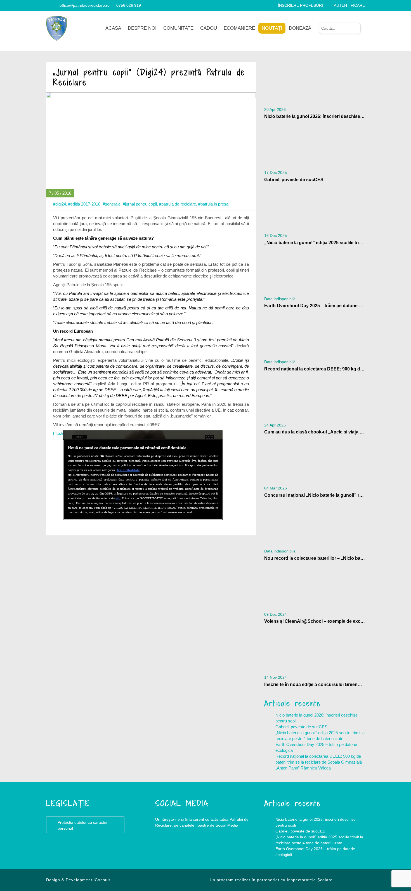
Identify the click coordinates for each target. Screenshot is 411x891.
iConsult (102, 880)
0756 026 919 (128, 5)
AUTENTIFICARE (349, 5)
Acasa (113, 28)
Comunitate (178, 28)
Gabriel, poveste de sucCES (301, 726)
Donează (300, 28)
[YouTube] (55, 5)
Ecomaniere (239, 28)
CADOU (208, 28)
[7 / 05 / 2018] (151, 144)
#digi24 (59, 204)
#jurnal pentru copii (140, 204)
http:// (58, 433)
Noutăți (272, 28)
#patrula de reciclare (177, 204)
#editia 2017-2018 (84, 204)
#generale (112, 204)
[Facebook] (48, 5)
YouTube (189, 848)
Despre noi (142, 28)
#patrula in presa (213, 204)
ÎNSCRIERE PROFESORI (300, 5)
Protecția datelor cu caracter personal (83, 825)
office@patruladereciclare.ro (85, 5)
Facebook (166, 848)
